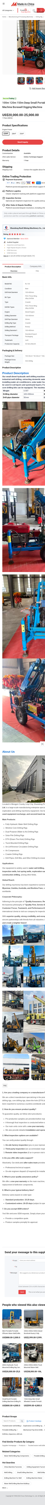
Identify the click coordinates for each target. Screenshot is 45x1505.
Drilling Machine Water (34, 1478)
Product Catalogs (34, 1421)
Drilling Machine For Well (12, 1478)
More (4, 1488)
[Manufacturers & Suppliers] (22, 4)
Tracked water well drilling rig (12, 1426)
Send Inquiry (23, 142)
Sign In (5, 256)
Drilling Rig (39, 17)
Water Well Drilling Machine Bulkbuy (16, 1483)
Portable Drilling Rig (9, 1430)
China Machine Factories (13, 1467)
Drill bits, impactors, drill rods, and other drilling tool (12, 1434)
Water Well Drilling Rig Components (16, 1456)
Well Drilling (8, 1472)
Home (4, 17)
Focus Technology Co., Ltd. (29, 1496)
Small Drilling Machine (25, 1472)
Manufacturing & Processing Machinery (21, 17)
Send (22, 1292)
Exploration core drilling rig (32, 1426)
